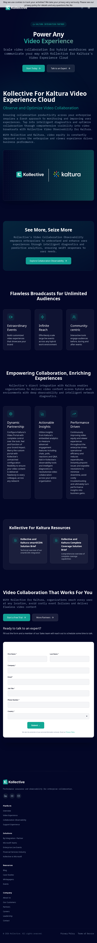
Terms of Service (86, 933)
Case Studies (8, 875)
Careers (6, 911)
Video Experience (10, 815)
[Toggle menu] (88, 7)
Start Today (31, 68)
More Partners (43, 617)
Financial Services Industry (14, 852)
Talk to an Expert (59, 68)
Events (6, 884)
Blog (5, 870)
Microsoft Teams (10, 843)
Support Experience (11, 824)
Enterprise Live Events (12, 847)
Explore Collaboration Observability (47, 260)
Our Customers (9, 902)
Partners (6, 907)
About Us (7, 897)
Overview (7, 811)
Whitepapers (8, 879)
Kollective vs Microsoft (12, 856)
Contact (6, 920)
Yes (67, 5)
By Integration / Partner (13, 838)
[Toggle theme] (82, 7)
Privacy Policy (68, 933)
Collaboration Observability (14, 820)
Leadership (8, 916)
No (71, 5)
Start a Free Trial (15, 617)
